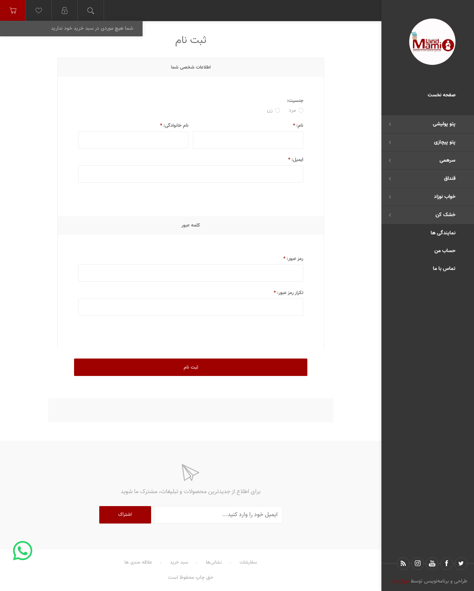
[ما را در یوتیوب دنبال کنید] (432, 563)
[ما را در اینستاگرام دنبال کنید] (417, 563)
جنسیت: (295, 101)
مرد (292, 110)
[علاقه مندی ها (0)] (39, 10)
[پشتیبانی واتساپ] (22, 550)
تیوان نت (400, 581)
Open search (91, 10)
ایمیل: (297, 160)
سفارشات (248, 562)
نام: (299, 125)
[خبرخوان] (403, 563)
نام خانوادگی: (175, 125)
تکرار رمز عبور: (290, 293)
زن (270, 110)
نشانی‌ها (214, 562)
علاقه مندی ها (138, 562)
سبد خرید (179, 562)
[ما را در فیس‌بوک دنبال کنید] (446, 563)
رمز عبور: (295, 259)
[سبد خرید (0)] (13, 10)
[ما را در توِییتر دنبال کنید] (461, 563)
